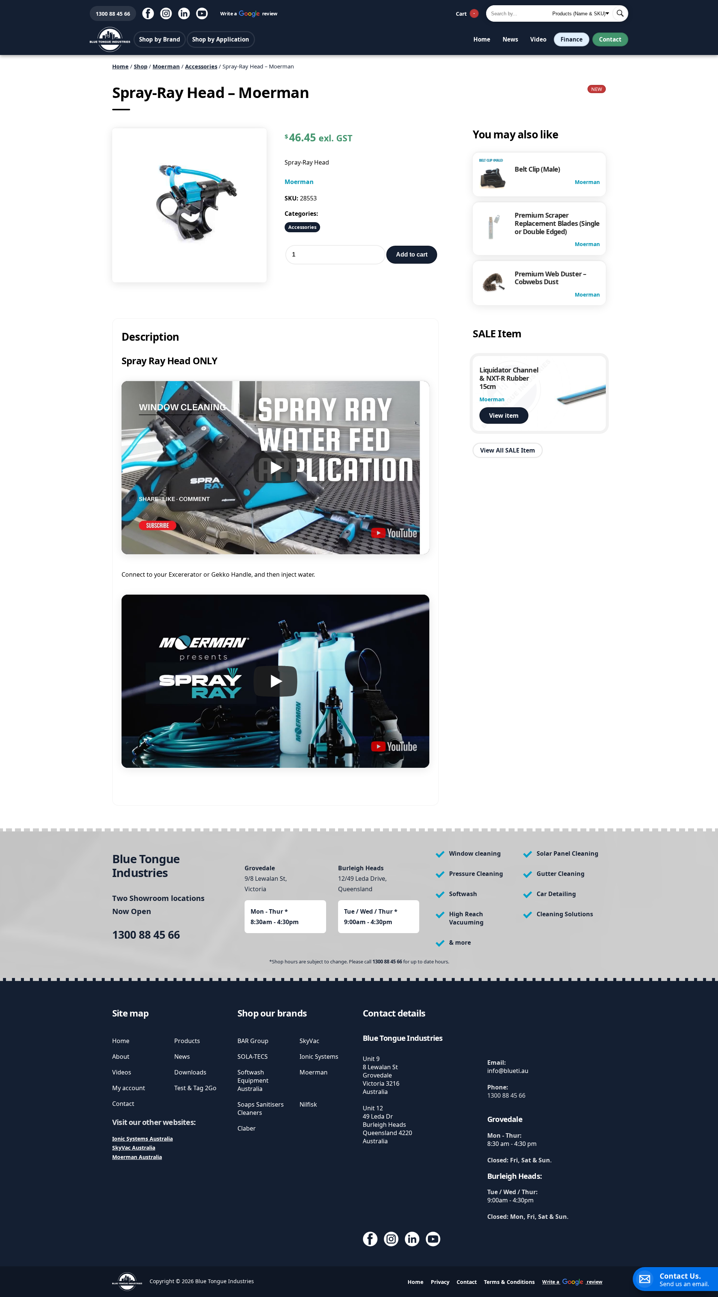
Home (481, 39)
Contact (610, 39)
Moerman (166, 66)
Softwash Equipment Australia (253, 1080)
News (510, 39)
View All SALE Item (507, 450)
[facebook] (148, 13)
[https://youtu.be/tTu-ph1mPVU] (394, 746)
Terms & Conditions (509, 1281)
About (120, 1056)
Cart (465, 13)
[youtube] (202, 13)
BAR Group (253, 1041)
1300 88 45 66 (110, 13)
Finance (572, 39)
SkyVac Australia (133, 1147)
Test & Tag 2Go (195, 1088)
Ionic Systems (319, 1056)
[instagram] (166, 13)
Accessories (201, 66)
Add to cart (411, 254)
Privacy (440, 1281)
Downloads (190, 1072)
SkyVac (309, 1041)
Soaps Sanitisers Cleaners (260, 1108)
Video (538, 39)
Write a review (249, 13)
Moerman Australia (137, 1156)
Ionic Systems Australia (142, 1138)
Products (187, 1041)
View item (504, 415)
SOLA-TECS (252, 1056)
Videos (121, 1072)
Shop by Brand (159, 39)
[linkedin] (184, 13)
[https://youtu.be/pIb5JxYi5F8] (394, 533)
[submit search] (620, 13)
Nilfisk (308, 1104)
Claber (246, 1128)
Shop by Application (220, 39)
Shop (140, 66)
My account (128, 1088)
